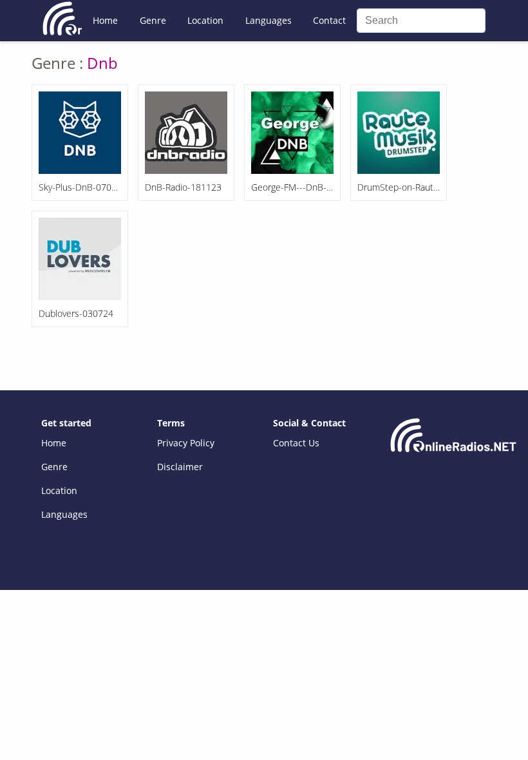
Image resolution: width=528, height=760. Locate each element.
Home (105, 20)
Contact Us (296, 443)
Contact (329, 20)
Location (205, 20)
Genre (153, 20)
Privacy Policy (185, 443)
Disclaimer (180, 467)
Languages (268, 20)
